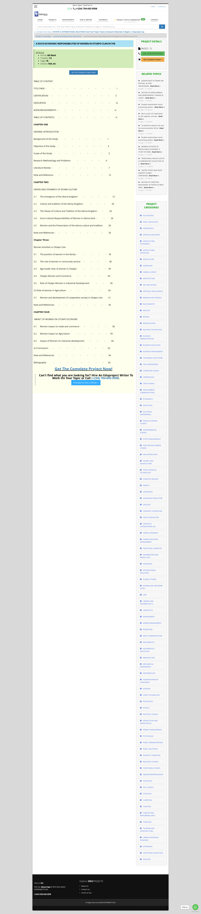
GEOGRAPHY (148, 492)
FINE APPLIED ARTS (150, 454)
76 (150, 48)
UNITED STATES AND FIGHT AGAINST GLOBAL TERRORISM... (150, 173)
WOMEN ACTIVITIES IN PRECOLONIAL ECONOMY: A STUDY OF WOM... (150, 149)
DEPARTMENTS (68, 20)
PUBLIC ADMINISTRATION (153, 742)
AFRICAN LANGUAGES (151, 235)
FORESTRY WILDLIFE (150, 479)
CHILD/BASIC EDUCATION (153, 358)
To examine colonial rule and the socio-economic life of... (151, 128)
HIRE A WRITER (86, 20)
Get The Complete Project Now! (83, 72)
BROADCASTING (149, 323)
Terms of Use (86, 893)
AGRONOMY (148, 266)
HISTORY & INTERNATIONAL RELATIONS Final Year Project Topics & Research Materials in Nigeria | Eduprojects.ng (98, 32)
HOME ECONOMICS (150, 533)
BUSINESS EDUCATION (152, 345)
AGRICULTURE (148, 259)
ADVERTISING (148, 228)
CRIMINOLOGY (148, 377)
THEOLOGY (147, 822)
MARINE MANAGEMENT (152, 623)
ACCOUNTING (148, 215)
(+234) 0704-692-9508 (42, 894)
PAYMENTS (103, 20)
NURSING (146, 689)
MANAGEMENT (149, 616)
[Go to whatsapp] (195, 907)
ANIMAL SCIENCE (149, 272)
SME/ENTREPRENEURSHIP (153, 774)
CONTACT (154, 20)
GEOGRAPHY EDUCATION (152, 498)
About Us (84, 886)
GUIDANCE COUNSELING (152, 511)
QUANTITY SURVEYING (151, 755)
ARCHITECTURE (149, 278)
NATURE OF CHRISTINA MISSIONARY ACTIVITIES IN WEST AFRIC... (151, 185)
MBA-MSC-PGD (149, 658)
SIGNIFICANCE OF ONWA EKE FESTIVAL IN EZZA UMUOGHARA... (151, 83)
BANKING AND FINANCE (152, 298)
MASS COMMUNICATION (152, 636)
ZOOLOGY (147, 859)
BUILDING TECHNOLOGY (152, 330)
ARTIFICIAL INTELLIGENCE (153, 291)
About (153, 7)
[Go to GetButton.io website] (195, 911)
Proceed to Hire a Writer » (86, 382)
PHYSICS (146, 708)
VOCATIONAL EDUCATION (153, 853)
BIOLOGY (146, 310)
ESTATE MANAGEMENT (152, 439)
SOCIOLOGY (147, 781)
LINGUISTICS (148, 610)
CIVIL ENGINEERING (150, 364)
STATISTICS (147, 794)
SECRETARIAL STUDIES (151, 768)
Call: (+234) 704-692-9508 (152, 53)
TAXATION (147, 806)
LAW (144, 595)
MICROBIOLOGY (149, 673)
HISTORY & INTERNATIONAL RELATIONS (67, 36)
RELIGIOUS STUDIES (150, 762)
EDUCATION (147, 405)
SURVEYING (147, 800)
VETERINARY (148, 846)
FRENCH (146, 485)
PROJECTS (52, 20)
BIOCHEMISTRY (149, 304)
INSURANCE (147, 564)
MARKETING (147, 629)
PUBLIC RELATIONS (150, 749)
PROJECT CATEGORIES (43, 36)
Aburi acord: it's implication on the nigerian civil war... (150, 116)
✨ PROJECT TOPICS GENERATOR (129, 20)
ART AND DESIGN (149, 285)
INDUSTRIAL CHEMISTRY (152, 548)
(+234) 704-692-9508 (105, 378)
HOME (40, 20)
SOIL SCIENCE (148, 787)
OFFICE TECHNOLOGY (151, 695)
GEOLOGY (147, 504)
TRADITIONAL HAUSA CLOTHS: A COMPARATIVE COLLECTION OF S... (151, 161)
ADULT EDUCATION (150, 222)
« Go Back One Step (43, 32)
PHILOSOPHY (148, 701)
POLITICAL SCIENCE (150, 714)
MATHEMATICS (149, 642)
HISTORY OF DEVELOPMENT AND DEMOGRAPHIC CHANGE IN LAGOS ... (150, 95)
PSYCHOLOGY (148, 736)
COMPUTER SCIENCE (151, 371)
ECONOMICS (148, 399)
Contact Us (162, 7)
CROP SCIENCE (148, 383)
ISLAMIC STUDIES (149, 579)
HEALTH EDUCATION (151, 517)
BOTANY (146, 317)
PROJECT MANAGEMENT (152, 730)
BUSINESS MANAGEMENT (153, 351)
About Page (45, 887)
